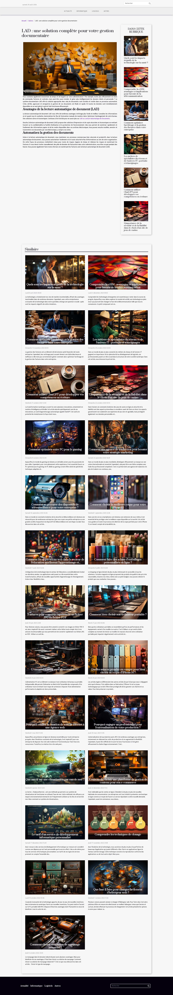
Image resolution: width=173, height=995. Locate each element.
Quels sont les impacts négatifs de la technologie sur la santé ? (136, 60)
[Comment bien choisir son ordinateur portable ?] (118, 602)
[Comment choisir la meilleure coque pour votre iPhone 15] (118, 492)
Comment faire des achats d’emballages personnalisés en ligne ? (117, 561)
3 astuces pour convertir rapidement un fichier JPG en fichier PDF (55, 616)
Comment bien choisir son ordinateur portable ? (118, 614)
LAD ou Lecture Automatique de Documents (95, 118)
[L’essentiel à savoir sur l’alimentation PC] (55, 657)
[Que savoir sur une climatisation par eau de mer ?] (55, 767)
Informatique (81, 11)
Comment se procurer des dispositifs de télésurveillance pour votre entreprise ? (55, 506)
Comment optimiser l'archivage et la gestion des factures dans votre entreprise (135, 126)
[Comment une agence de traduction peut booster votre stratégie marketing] (118, 437)
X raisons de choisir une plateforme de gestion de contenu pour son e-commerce (118, 781)
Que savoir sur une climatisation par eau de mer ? (55, 779)
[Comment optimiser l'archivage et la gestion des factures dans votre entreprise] (136, 110)
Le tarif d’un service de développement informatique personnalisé (55, 836)
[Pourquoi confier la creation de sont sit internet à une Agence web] (55, 712)
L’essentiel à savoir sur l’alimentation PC (55, 669)
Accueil (24, 20)
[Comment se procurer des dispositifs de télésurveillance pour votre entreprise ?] (55, 492)
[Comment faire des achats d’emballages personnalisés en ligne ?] (118, 547)
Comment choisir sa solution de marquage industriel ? (55, 946)
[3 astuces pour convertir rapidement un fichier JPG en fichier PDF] (55, 602)
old (55, 889)
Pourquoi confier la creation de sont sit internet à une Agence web (55, 726)
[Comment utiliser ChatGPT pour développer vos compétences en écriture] (136, 177)
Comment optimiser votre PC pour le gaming (55, 449)
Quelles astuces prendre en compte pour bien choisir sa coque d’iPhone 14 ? (118, 671)
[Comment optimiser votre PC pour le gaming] (55, 437)
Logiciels (95, 11)
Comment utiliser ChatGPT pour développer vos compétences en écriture (136, 193)
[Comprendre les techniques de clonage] (118, 822)
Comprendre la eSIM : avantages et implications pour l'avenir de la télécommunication (136, 93)
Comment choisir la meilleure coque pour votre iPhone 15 (118, 506)
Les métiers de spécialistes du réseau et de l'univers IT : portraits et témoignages (135, 160)
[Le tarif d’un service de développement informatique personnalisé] (55, 822)
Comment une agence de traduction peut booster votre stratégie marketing (118, 451)
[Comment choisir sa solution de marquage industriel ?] (55, 932)
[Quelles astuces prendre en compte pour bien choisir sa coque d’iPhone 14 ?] (118, 657)
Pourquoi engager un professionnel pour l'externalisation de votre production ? (118, 726)
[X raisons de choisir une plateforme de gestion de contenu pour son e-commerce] (118, 767)
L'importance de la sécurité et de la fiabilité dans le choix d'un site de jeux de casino (136, 227)
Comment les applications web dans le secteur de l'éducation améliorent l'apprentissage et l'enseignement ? (55, 562)
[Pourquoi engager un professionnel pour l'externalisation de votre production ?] (118, 712)
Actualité (68, 11)
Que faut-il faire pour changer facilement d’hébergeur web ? (118, 891)
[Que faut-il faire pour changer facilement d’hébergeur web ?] (118, 877)
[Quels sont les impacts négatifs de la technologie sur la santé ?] (136, 45)
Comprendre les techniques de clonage (118, 834)
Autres (106, 11)
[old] (55, 877)
